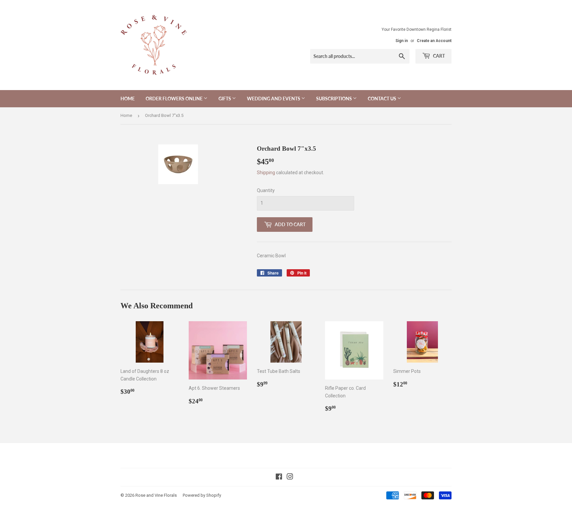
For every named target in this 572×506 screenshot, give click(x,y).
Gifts (225, 98)
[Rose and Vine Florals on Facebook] (278, 477)
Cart (438, 56)
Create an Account (434, 40)
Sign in (402, 40)
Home (127, 98)
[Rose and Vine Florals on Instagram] (290, 477)
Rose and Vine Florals (156, 495)
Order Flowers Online (175, 98)
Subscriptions (334, 98)
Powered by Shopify (202, 495)
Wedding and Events (274, 98)
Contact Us (382, 98)
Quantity (266, 190)
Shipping (266, 172)
